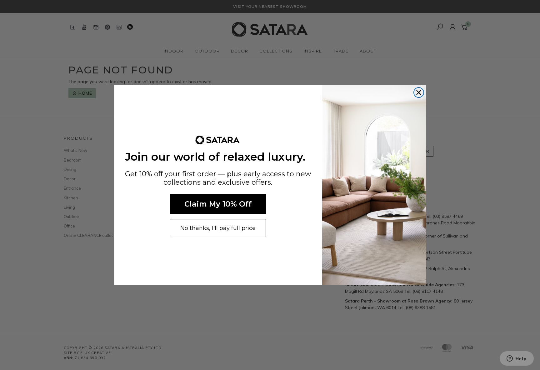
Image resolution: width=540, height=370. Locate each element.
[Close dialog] (419, 93)
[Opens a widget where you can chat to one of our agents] (516, 359)
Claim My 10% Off (218, 203)
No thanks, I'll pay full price (218, 228)
